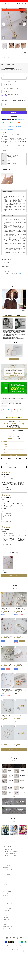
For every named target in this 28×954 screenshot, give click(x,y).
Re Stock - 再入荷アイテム (8, 869)
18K (3, 398)
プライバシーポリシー (7, 928)
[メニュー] (25, 3)
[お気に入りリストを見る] (20, 4)
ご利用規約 (5, 930)
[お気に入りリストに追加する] (25, 52)
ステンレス (17, 400)
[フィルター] (6, 467)
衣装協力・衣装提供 (6, 919)
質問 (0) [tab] (20, 463)
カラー (2, 75)
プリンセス (12, 403)
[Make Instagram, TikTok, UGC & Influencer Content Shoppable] (23, 310)
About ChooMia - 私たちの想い (9, 862)
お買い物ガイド (5, 906)
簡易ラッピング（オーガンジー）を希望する (10, 88)
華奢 (20, 403)
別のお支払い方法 (14, 116)
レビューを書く (14, 455)
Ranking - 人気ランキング (8, 871)
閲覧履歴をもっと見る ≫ (14, 575)
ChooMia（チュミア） (15, 949)
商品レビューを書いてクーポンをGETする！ (10, 81)
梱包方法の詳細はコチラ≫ (5, 95)
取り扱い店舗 (5, 917)
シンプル (12, 400)
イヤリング (5, 884)
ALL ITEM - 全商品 (6, 865)
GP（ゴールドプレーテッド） (10, 398)
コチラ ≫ (21, 273)
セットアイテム (5, 893)
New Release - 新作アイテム (8, 867)
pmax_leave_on (21, 398)
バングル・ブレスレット (7, 891)
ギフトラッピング (6, 895)
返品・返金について (6, 910)
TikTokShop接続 (5, 400)
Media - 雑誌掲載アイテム (7, 874)
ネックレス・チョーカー (7, 889)
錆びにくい (4, 405)
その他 (4, 898)
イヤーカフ (5, 882)
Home (2, 6)
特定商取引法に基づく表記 (8, 926)
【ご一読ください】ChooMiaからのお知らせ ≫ (11, 126)
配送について (5, 912)
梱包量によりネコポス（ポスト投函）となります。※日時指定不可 (13, 101)
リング (4, 886)
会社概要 (4, 924)
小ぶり (16, 403)
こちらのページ (21, 209)
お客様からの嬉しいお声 (7, 921)
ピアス (4, 879)
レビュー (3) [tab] (7, 463)
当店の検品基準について (7, 903)
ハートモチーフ (5, 403)
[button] (3, 24)
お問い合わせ (5, 915)
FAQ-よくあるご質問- (7, 908)
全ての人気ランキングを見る (14, 749)
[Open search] (2, 467)
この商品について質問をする (14, 458)
